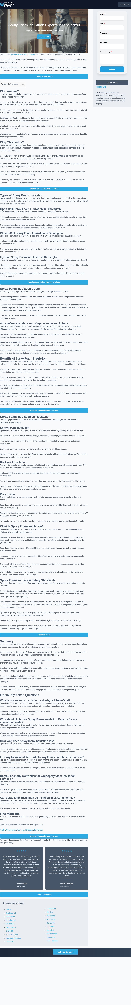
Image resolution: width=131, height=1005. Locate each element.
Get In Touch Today (44, 77)
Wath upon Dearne (13, 938)
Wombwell (51, 916)
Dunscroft (50, 923)
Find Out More (44, 635)
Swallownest (11, 830)
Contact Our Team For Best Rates (44, 189)
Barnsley (50, 930)
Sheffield (9, 931)
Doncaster (10, 942)
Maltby (2, 830)
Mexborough (11, 927)
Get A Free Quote (44, 894)
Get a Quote (44, 37)
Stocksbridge (52, 934)
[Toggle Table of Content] (21, 84)
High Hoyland (52, 941)
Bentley (50, 912)
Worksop (20, 830)
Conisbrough (11, 920)
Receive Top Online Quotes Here (44, 410)
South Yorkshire (12, 935)
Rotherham (38, 830)
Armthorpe (51, 919)
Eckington (29, 830)
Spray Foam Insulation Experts (22, 54)
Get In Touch (112, 83)
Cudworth (50, 927)
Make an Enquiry (65, 952)
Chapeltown (51, 909)
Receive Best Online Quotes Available (44, 282)
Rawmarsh (10, 924)
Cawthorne (51, 937)
